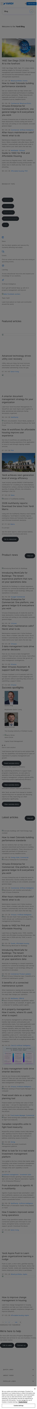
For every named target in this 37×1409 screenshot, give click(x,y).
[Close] (35, 1389)
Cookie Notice (23, 1402)
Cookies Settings (18, 1405)
